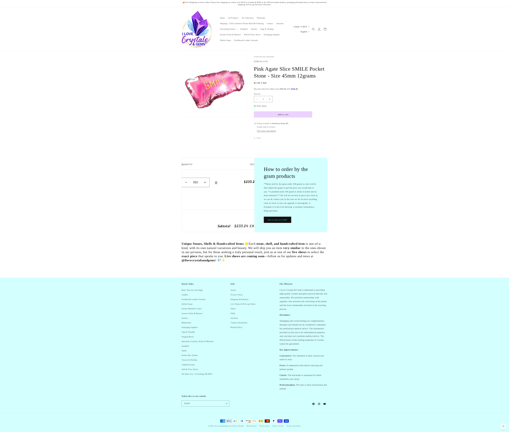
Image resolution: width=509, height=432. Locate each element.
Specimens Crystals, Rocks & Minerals (198, 341)
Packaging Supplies (190, 327)
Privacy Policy (237, 295)
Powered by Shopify (237, 426)
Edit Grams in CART (277, 220)
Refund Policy (236, 327)
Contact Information (239, 323)
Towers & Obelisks (189, 360)
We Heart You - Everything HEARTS (197, 374)
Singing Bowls (188, 337)
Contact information (294, 426)
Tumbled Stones (188, 365)
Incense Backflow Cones (192, 309)
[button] (228, 29)
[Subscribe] (226, 403)
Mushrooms (186, 323)
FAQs (233, 313)
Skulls (184, 351)
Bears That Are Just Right (192, 290)
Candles (185, 295)
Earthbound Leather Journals (193, 299)
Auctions (234, 318)
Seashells (185, 346)
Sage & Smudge (188, 332)
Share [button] (258, 138)
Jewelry (185, 318)
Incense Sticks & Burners (192, 313)
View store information (266, 131)
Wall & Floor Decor (190, 369)
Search (233, 290)
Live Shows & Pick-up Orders (243, 304)
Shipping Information (239, 299)
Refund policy (252, 426)
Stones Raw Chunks (190, 355)
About (233, 309)
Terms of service (278, 426)
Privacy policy (264, 426)
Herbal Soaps (187, 304)
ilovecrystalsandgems (221, 426)
